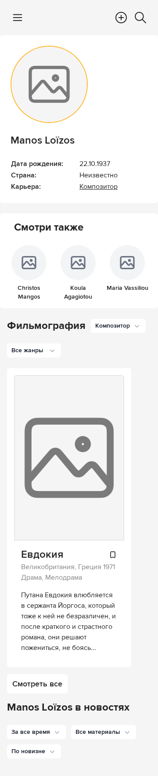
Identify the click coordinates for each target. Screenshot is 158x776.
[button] (36, 732)
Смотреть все (37, 684)
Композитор (98, 186)
